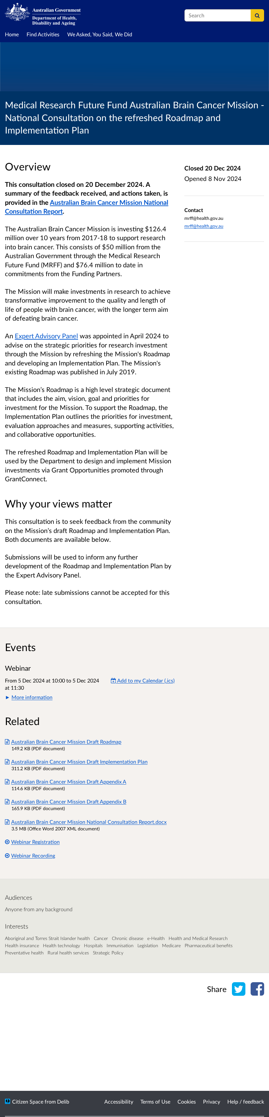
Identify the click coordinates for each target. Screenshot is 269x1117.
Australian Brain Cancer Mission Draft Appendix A (68, 781)
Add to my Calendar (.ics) (145, 680)
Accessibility (118, 1101)
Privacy (211, 1101)
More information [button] (31, 697)
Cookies (186, 1101)
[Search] (257, 15)
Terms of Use (155, 1101)
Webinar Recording (33, 855)
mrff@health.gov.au (203, 226)
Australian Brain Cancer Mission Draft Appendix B (68, 801)
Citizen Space (27, 1101)
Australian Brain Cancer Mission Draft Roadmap (66, 741)
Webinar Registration (35, 842)
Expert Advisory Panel (46, 336)
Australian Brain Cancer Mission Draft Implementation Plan (79, 761)
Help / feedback (245, 1101)
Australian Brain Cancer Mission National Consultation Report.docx (89, 822)
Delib (63, 1101)
